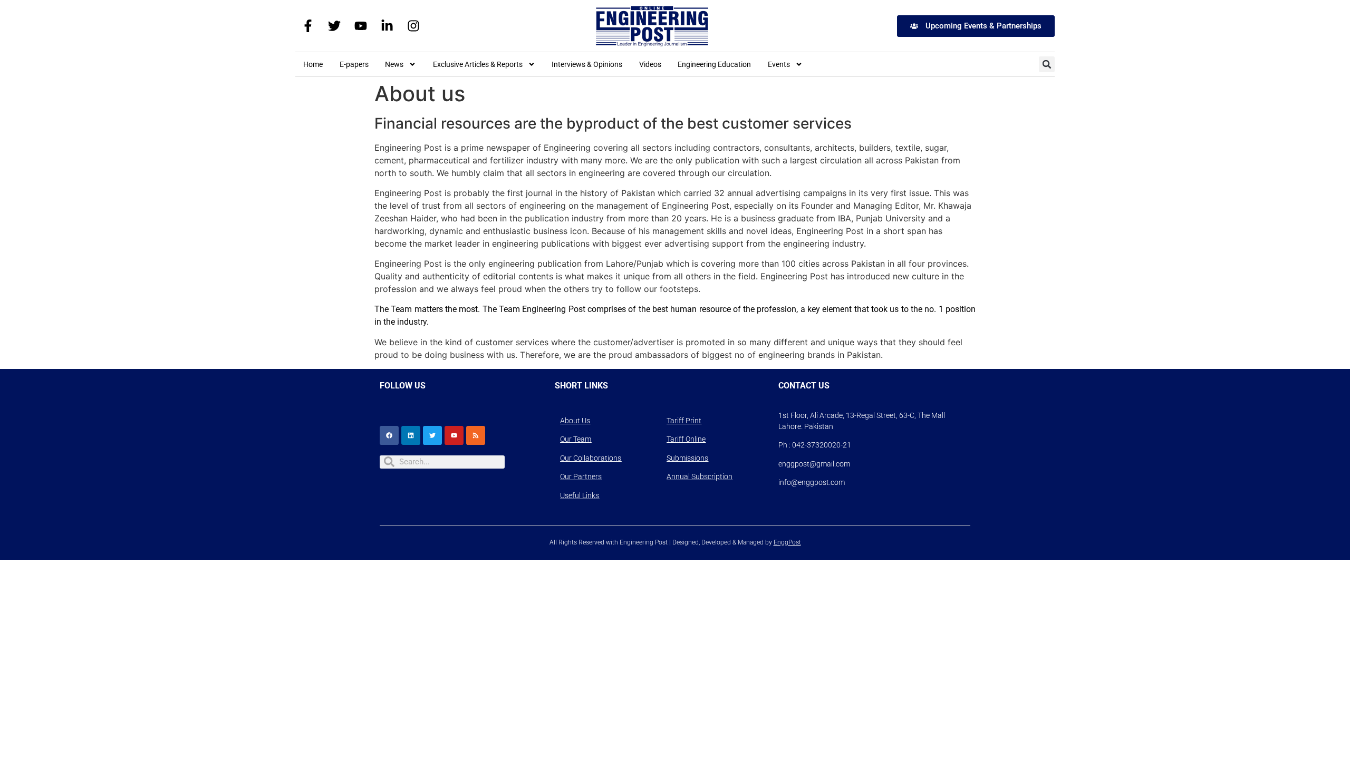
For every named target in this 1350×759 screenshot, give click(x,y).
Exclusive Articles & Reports (478, 64)
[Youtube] (360, 25)
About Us (575, 420)
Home (313, 64)
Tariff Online (686, 439)
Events (779, 64)
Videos (650, 64)
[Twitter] (334, 25)
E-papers (354, 64)
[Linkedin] (410, 435)
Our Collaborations (590, 458)
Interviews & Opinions (587, 64)
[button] (1047, 64)
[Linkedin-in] (387, 25)
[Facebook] (389, 435)
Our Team (575, 439)
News (394, 64)
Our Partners (581, 476)
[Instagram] (413, 25)
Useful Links (579, 495)
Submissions (687, 458)
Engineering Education (714, 64)
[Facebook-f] (308, 25)
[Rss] (475, 435)
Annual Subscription (699, 476)
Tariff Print (684, 420)
